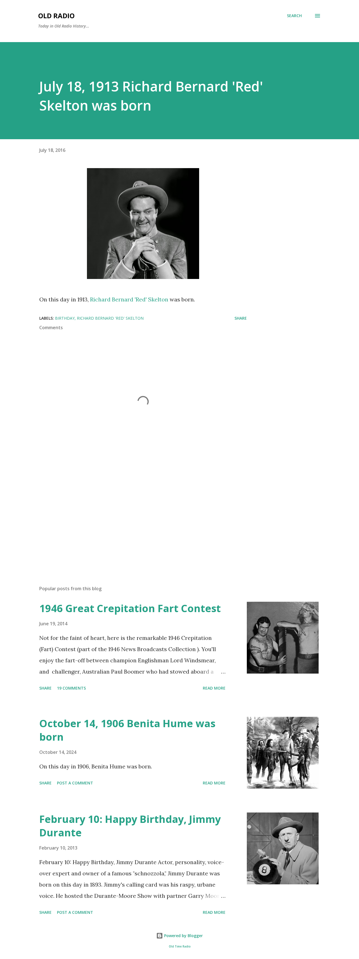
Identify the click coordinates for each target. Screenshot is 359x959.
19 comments (71, 688)
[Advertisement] (134, 515)
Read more (214, 688)
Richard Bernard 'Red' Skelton (129, 299)
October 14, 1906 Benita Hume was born (127, 730)
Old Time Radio (179, 946)
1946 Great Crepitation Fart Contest (130, 608)
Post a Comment (75, 783)
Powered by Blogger (183, 935)
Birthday (65, 318)
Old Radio (56, 15)
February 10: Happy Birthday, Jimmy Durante (130, 825)
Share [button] (240, 318)
